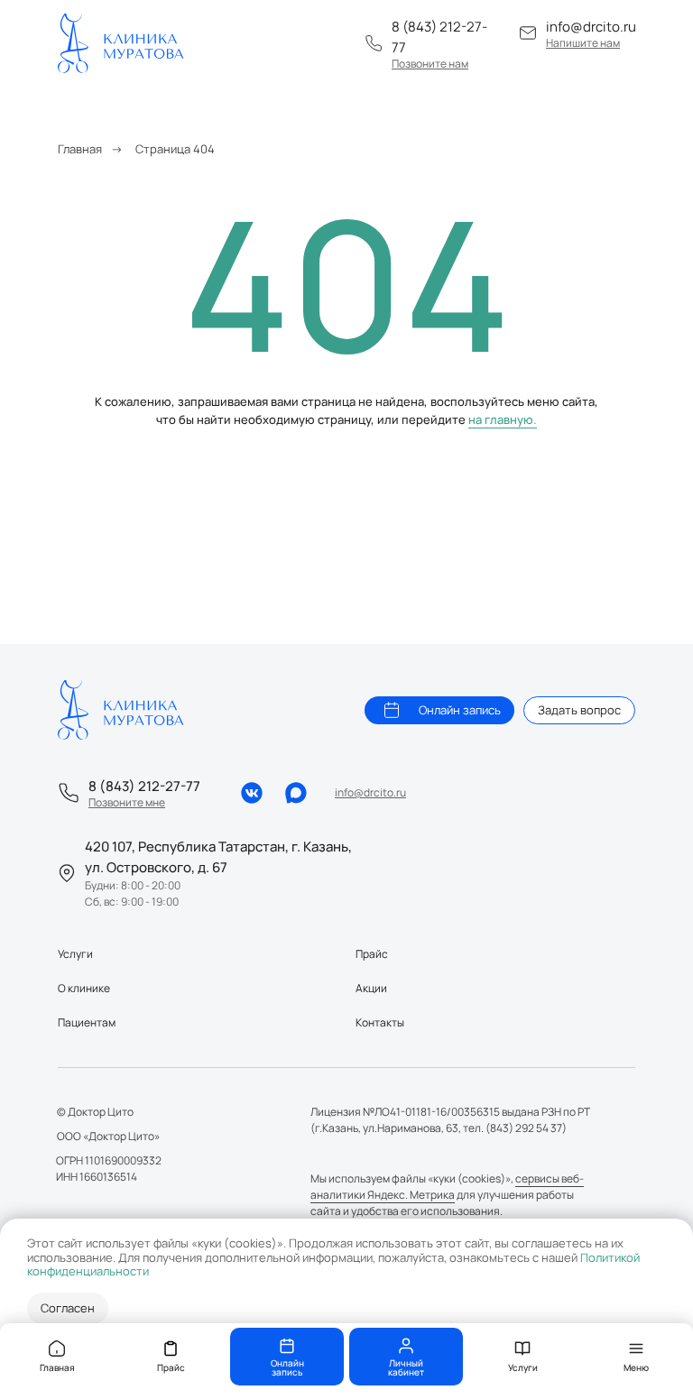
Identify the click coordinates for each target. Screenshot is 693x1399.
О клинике (84, 988)
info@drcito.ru (591, 26)
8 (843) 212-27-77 (144, 786)
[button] (430, 63)
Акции (371, 988)
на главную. (502, 419)
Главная (80, 149)
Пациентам (87, 1022)
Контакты (380, 1022)
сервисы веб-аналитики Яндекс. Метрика (447, 1186)
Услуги (75, 954)
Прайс (372, 954)
